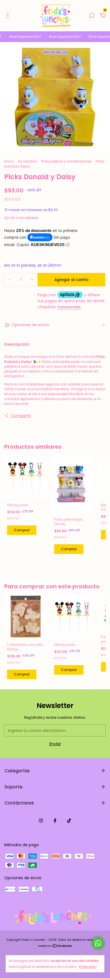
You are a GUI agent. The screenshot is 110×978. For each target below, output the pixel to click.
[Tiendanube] (55, 946)
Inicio (9, 161)
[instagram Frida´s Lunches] (41, 820)
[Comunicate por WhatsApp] (98, 943)
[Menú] (8, 15)
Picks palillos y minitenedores (66, 161)
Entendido (87, 966)
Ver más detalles (24, 217)
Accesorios (27, 161)
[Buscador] (91, 15)
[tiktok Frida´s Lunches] (69, 820)
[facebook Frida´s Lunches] (55, 820)
